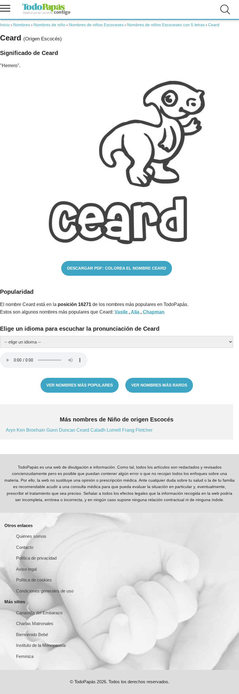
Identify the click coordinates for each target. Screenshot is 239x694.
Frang (129, 430)
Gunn (52, 430)
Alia (135, 311)
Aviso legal (26, 569)
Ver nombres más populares (79, 385)
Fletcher (144, 430)
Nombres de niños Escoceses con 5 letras (166, 24)
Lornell (114, 430)
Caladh (98, 430)
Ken (21, 430)
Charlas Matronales (34, 623)
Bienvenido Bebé (32, 634)
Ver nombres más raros (159, 385)
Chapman (153, 311)
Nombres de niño (49, 24)
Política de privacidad (36, 558)
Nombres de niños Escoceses (96, 24)
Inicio (5, 24)
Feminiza (25, 656)
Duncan (67, 430)
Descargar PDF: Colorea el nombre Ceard (116, 268)
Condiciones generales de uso (44, 590)
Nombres (21, 24)
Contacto (24, 547)
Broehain (36, 430)
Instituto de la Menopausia (41, 645)
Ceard (83, 430)
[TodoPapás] (46, 14)
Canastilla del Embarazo (39, 612)
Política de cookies (34, 579)
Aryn (11, 430)
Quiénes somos (31, 536)
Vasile (122, 311)
